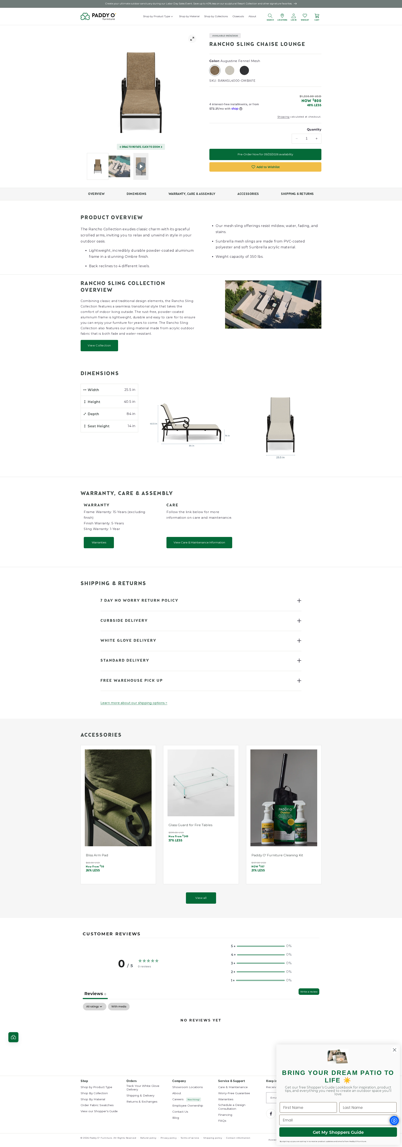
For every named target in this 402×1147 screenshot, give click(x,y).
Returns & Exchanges (141, 1101)
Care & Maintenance (233, 1087)
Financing (225, 1114)
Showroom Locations (187, 1087)
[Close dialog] (394, 1050)
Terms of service (190, 1138)
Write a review (309, 991)
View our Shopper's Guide (99, 1111)
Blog (175, 1117)
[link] (192, 39)
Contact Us (180, 1111)
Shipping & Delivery (140, 1095)
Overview (96, 194)
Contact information (238, 1138)
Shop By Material (93, 1099)
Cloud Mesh (231, 70)
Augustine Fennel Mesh (216, 70)
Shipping (283, 116)
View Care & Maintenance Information (199, 542)
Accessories (248, 194)
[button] (172, 16)
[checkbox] (119, 1006)
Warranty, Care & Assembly (192, 194)
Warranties (99, 542)
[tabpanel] (201, 1034)
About (176, 1093)
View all (201, 897)
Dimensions (136, 194)
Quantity (314, 129)
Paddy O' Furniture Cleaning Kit (277, 855)
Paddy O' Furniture (101, 1138)
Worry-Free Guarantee (234, 1093)
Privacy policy (169, 1138)
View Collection (99, 345)
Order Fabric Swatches (97, 1105)
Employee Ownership (187, 1105)
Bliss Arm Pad (97, 855)
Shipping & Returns (297, 194)
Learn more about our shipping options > (133, 703)
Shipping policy (212, 1138)
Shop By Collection (94, 1093)
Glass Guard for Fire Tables (190, 825)
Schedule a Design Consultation (231, 1106)
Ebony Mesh (246, 70)
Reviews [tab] (95, 993)
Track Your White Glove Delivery (142, 1087)
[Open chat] (13, 1037)
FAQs (222, 1120)
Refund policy (148, 1138)
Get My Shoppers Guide (338, 1132)
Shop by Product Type (96, 1087)
